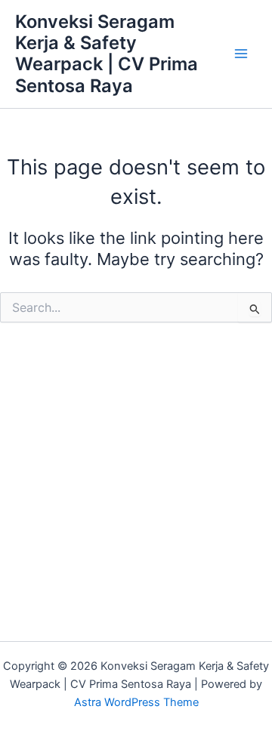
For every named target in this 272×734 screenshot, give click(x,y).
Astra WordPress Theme (136, 702)
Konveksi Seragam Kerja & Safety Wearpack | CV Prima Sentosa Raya (106, 54)
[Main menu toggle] (241, 54)
